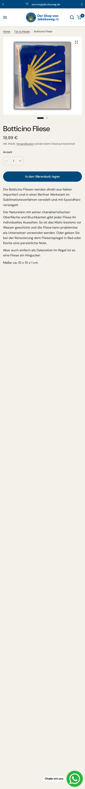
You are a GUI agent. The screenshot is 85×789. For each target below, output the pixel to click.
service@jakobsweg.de (46, 4)
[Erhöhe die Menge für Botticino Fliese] (20, 161)
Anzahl (7, 152)
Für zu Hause (22, 31)
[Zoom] (76, 42)
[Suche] (72, 17)
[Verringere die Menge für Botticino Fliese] (6, 161)
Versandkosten (25, 143)
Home (6, 31)
